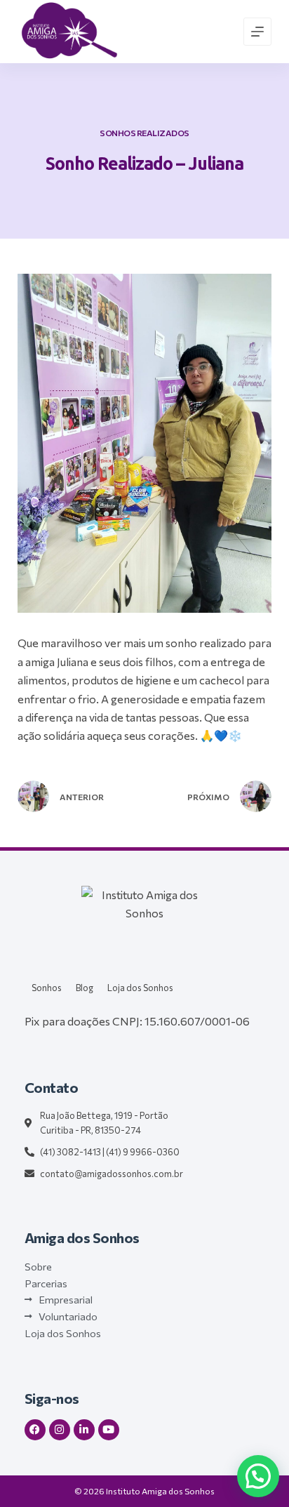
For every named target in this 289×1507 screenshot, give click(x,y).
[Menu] (257, 32)
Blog (84, 987)
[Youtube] (108, 1429)
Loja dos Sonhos (140, 987)
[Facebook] (35, 1429)
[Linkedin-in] (84, 1429)
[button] (258, 1476)
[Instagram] (59, 1429)
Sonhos (47, 987)
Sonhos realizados (144, 133)
